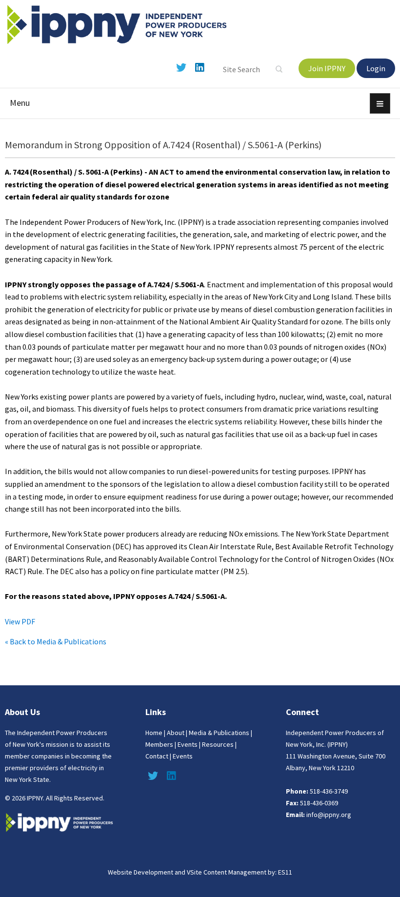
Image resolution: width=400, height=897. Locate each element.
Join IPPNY (326, 68)
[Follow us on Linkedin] (199, 67)
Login (375, 68)
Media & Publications (219, 732)
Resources (218, 744)
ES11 (285, 872)
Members (159, 744)
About (175, 732)
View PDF (20, 621)
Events (188, 744)
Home (153, 732)
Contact (156, 756)
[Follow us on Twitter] (181, 67)
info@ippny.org (328, 814)
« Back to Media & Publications (55, 641)
